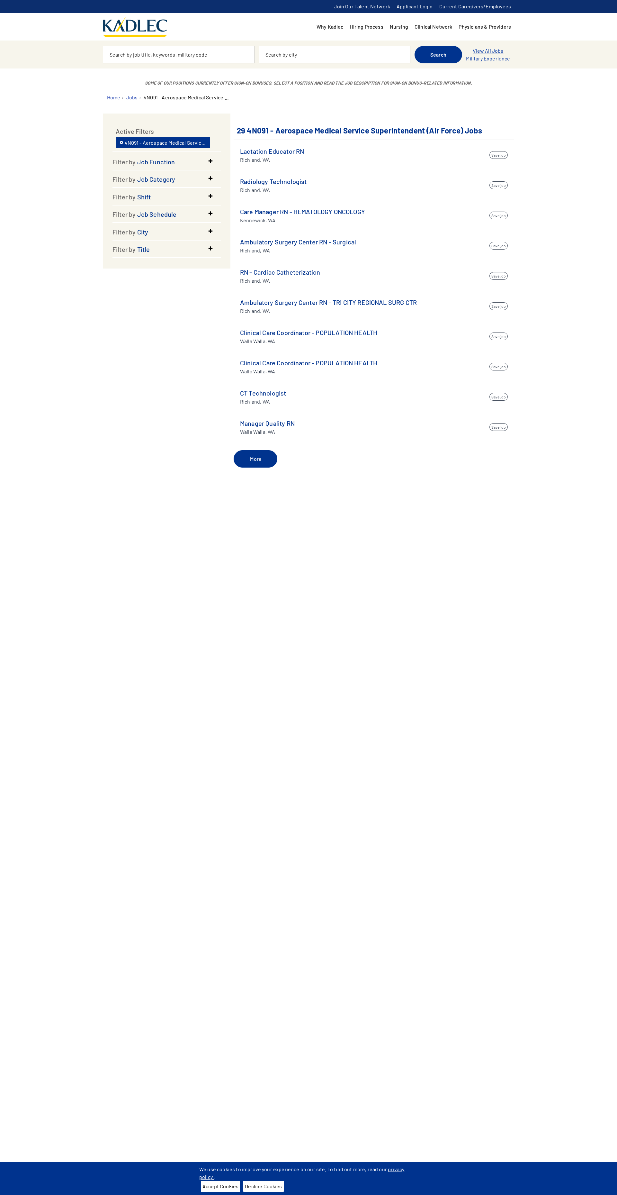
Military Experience (488, 58)
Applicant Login (415, 6)
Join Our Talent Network (362, 6)
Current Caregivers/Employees (475, 6)
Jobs (132, 97)
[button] (166, 162)
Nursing (399, 26)
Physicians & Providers (485, 26)
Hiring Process (366, 26)
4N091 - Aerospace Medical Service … (186, 97)
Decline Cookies (263, 1186)
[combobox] (179, 54)
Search (438, 54)
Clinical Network (433, 26)
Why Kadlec (330, 26)
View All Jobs (488, 51)
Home (114, 97)
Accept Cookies (220, 1186)
